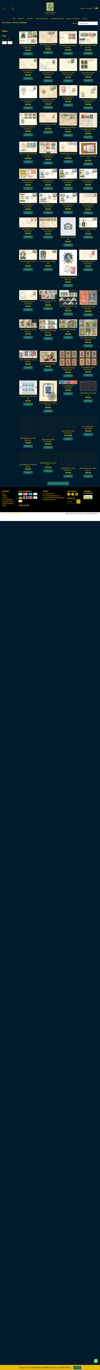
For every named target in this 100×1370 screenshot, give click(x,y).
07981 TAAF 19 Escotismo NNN (48, 364)
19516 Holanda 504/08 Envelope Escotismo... (68, 128)
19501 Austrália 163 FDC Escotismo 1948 (28, 181)
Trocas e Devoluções (41, 18)
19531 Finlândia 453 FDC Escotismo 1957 (48, 74)
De (2, 39)
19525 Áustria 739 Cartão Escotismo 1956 (28, 101)
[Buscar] (13, 8)
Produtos (21, 18)
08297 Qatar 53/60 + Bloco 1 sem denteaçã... (68, 307)
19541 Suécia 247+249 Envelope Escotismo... (48, 45)
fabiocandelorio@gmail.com (52, 496)
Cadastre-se (82, 8)
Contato (85, 18)
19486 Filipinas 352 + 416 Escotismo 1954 (28, 230)
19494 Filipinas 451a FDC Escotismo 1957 (88, 181)
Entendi (77, 1367)
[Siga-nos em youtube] (76, 494)
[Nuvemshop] (10, 514)
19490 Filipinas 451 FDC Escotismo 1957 (68, 205)
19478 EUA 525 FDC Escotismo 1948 (28, 262)
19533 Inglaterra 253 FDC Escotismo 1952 (28, 71)
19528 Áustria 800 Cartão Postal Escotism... (88, 73)
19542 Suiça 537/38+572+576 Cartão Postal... (28, 47)
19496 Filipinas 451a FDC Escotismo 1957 (48, 181)
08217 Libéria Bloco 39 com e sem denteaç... (28, 465)
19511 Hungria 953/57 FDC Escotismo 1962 (48, 156)
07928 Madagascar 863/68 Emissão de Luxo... (88, 368)
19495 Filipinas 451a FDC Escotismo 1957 (68, 181)
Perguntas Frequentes (73, 18)
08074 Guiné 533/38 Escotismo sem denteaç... (88, 339)
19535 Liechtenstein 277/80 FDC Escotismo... (68, 46)
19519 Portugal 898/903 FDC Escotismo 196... (28, 128)
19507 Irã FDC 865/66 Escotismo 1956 (88, 157)
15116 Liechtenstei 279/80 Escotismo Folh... (68, 432)
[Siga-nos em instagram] (68, 494)
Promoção (30, 18)
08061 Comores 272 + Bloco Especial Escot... (68, 469)
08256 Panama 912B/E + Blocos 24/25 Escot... (28, 330)
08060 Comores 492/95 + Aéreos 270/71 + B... (88, 469)
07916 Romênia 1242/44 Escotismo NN (68, 387)
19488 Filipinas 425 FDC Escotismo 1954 (88, 206)
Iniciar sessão (89, 8)
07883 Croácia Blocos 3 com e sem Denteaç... (28, 439)
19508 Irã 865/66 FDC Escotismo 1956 (68, 154)
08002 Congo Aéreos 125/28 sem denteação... (28, 360)
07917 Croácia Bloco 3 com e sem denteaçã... (48, 404)
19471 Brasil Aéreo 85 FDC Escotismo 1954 (28, 303)
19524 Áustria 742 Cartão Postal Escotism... (48, 100)
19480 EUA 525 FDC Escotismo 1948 (88, 230)
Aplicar (14, 42)
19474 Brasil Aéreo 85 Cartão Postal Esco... (68, 278)
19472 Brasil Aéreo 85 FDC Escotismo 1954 (88, 262)
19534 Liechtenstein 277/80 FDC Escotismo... (88, 46)
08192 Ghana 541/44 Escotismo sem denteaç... (48, 331)
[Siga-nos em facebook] (72, 494)
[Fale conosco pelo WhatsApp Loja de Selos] (96, 1361)
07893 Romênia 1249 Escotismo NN (88, 394)
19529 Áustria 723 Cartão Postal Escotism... (68, 74)
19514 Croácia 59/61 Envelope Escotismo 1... (88, 130)
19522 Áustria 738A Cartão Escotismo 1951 (88, 101)
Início (14, 18)
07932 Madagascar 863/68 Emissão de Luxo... (68, 369)
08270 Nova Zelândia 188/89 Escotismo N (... (88, 308)
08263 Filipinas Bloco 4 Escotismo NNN (88, 427)
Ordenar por (75, 23)
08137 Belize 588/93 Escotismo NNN (68, 330)
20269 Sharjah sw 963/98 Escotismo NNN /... (48, 440)
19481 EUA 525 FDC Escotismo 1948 (68, 238)
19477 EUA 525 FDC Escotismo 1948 (48, 262)
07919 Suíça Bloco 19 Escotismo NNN (28, 397)
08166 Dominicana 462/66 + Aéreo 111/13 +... (48, 464)
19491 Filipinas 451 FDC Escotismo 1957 (48, 205)
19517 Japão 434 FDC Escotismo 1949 (48, 125)
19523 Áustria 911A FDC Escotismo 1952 (68, 98)
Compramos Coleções (57, 18)
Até (8, 39)
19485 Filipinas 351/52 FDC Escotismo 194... (48, 230)
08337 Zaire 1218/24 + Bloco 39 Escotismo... (48, 301)
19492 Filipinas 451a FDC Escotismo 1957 (28, 205)
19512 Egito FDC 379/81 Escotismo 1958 (28, 155)
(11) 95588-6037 (49, 494)
